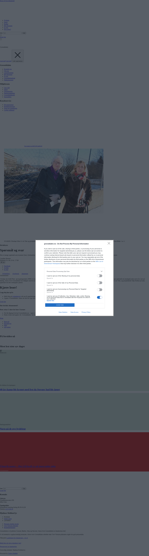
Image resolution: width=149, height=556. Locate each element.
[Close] (109, 244)
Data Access (74, 312)
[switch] (99, 275)
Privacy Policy (86, 312)
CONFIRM (60, 305)
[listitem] (74, 271)
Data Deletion (63, 312)
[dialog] (74, 278)
